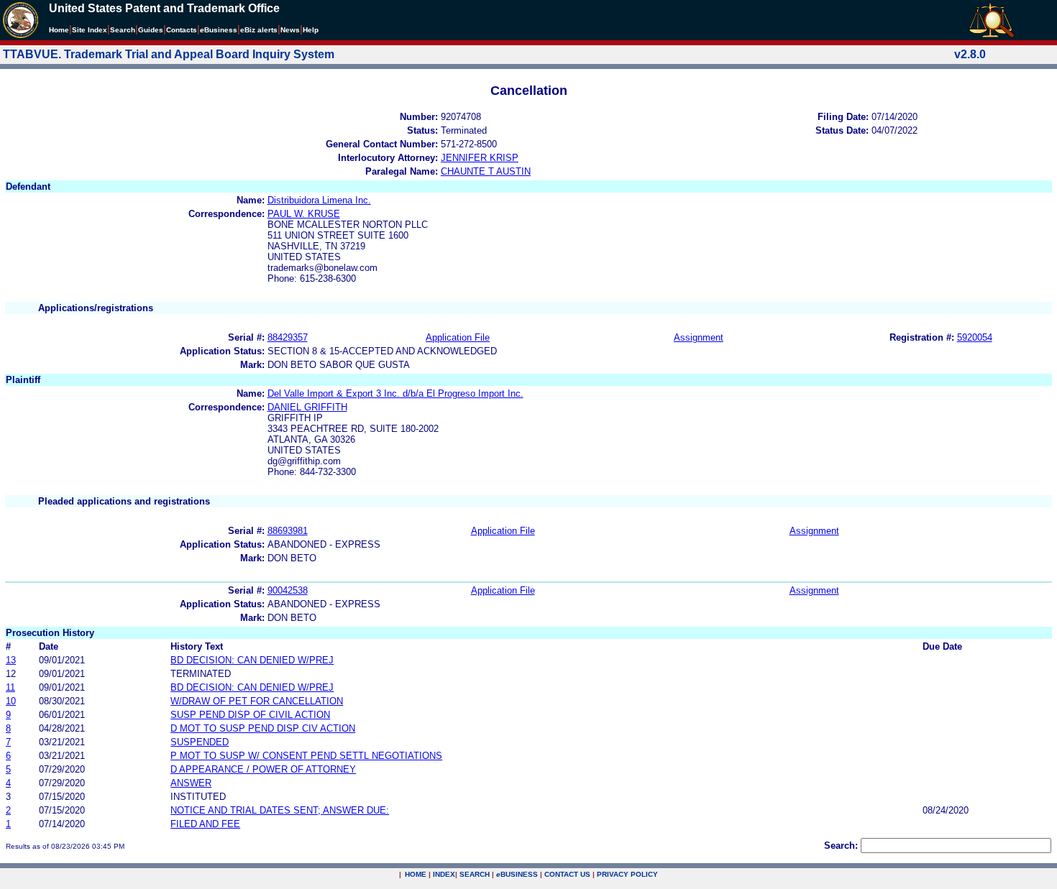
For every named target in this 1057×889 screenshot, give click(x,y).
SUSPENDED (199, 742)
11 (10, 687)
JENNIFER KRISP (479, 157)
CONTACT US (567, 874)
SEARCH (474, 874)
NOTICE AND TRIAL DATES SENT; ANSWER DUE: (279, 810)
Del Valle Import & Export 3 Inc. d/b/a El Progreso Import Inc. (395, 393)
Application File (458, 337)
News (290, 30)
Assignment (698, 337)
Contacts (181, 30)
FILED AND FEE (205, 824)
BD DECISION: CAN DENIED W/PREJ (252, 660)
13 (11, 660)
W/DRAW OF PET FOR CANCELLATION (256, 701)
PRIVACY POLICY (627, 874)
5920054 (974, 337)
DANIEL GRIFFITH (307, 407)
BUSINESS (517, 874)
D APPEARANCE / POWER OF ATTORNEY (263, 769)
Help (311, 30)
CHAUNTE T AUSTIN (486, 171)
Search (122, 30)
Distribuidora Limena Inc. (319, 200)
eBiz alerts (259, 30)
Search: (841, 845)
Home (59, 30)
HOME (415, 874)
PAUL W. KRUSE (303, 213)
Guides (150, 30)
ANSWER (190, 783)
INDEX (444, 874)
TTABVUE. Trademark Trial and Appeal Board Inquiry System (168, 54)
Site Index (89, 30)
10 (11, 701)
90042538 (287, 590)
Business (218, 30)
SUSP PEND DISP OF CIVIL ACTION (250, 714)
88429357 (287, 337)
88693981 (287, 530)
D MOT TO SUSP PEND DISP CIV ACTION (262, 728)
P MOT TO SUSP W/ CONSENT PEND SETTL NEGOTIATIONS (306, 755)
